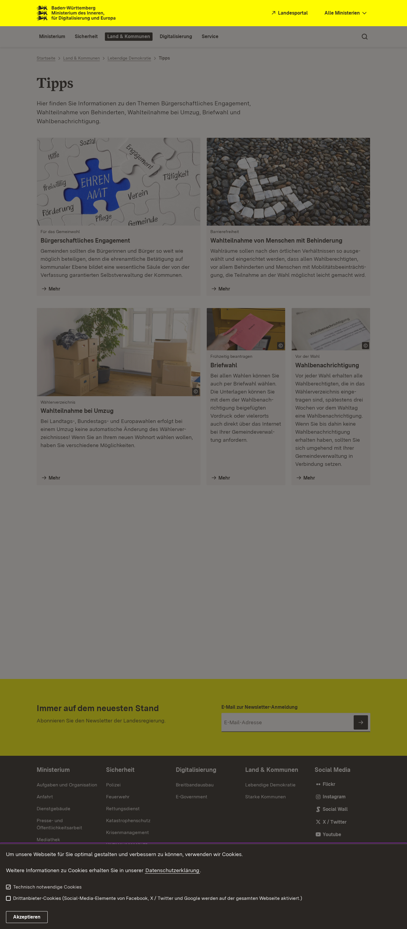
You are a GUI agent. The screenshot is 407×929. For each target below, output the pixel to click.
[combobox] (346, 13)
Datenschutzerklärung (172, 870)
